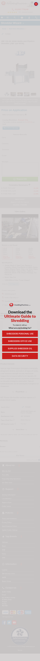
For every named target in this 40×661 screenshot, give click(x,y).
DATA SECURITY (20, 356)
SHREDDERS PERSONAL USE (20, 334)
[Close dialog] (36, 4)
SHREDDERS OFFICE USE (20, 341)
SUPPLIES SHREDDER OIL (20, 348)
